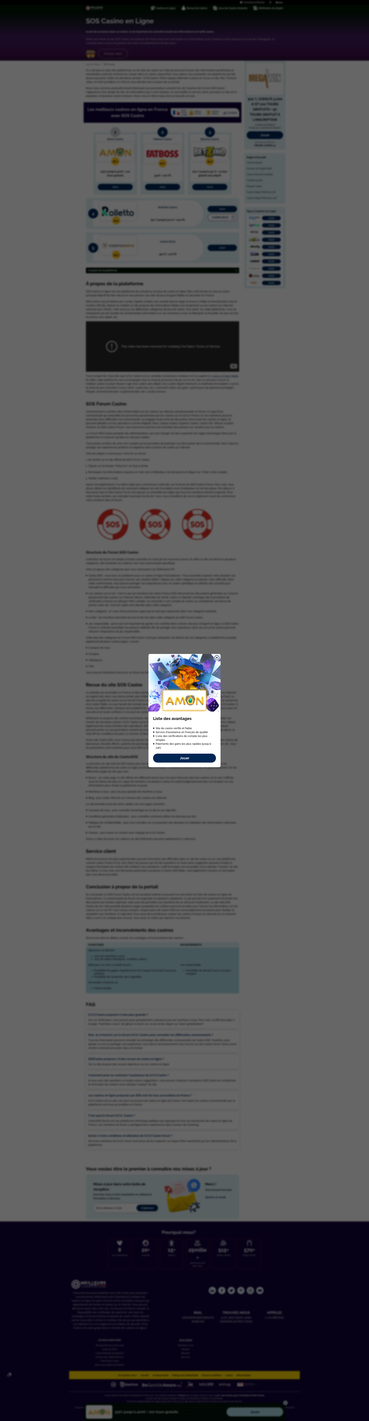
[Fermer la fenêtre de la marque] (216, 657)
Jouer (184, 758)
